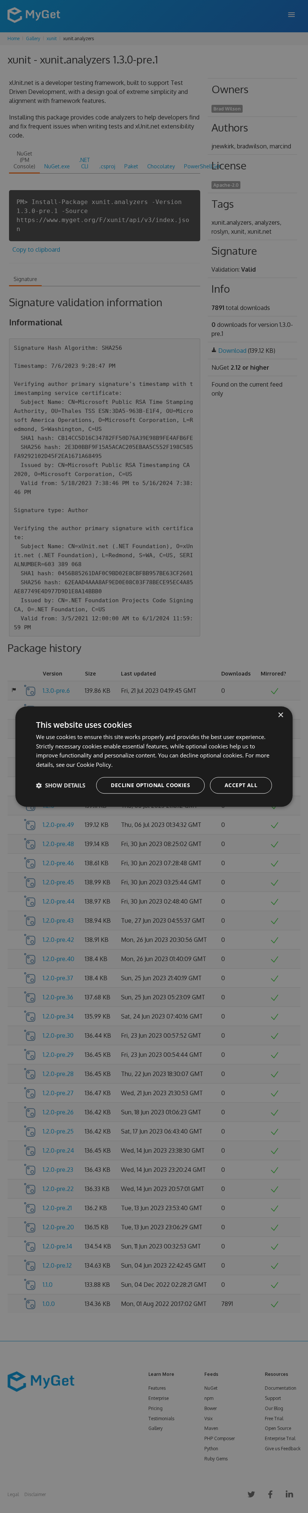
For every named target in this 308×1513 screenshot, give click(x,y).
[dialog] (154, 756)
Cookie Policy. (95, 764)
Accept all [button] (241, 785)
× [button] (280, 715)
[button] (60, 785)
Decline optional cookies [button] (150, 785)
